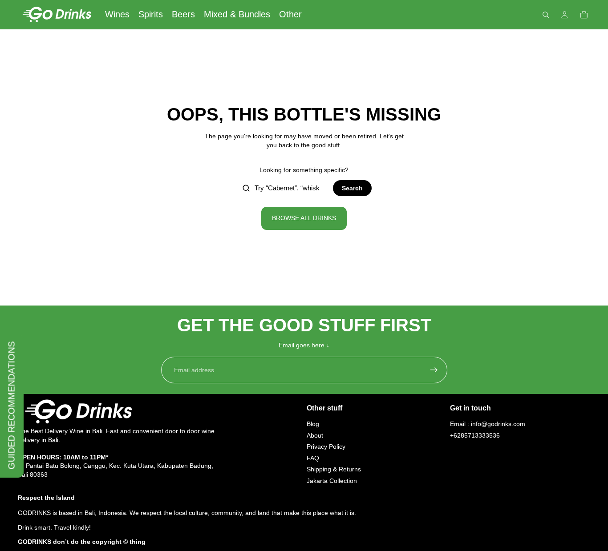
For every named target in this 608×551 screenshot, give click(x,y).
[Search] (545, 14)
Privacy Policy (326, 446)
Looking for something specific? (304, 169)
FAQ (313, 458)
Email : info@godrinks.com (487, 423)
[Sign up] (434, 370)
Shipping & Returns (334, 469)
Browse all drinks (304, 217)
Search (352, 188)
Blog (313, 423)
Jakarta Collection (332, 480)
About (315, 435)
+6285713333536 (475, 435)
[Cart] (584, 14)
